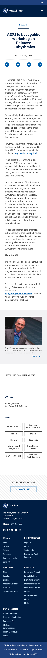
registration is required (26, 153)
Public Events (14, 426)
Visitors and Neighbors (14, 447)
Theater (14, 440)
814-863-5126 (21, 406)
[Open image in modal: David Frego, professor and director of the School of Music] (23, 331)
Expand (36, 356)
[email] (40, 64)
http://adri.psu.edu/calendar (18, 293)
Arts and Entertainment (33, 426)
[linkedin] (29, 64)
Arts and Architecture (33, 455)
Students (33, 440)
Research (23, 25)
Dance (14, 434)
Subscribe (22, 489)
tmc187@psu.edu (12, 403)
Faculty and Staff (33, 447)
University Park (13, 456)
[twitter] (18, 64)
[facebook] (7, 64)
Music (33, 434)
